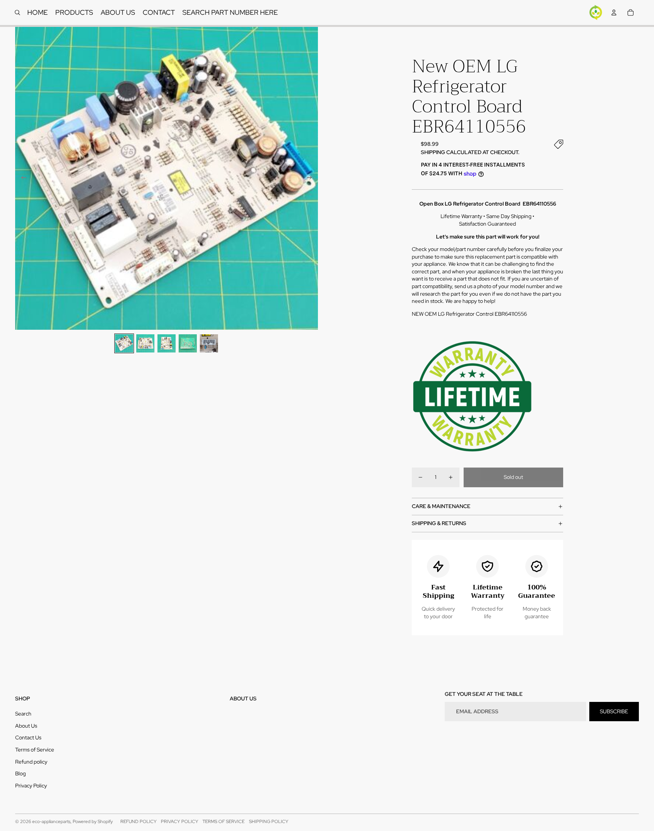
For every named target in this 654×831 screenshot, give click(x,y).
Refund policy (31, 761)
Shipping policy (268, 822)
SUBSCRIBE (614, 711)
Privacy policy (179, 822)
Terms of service (223, 822)
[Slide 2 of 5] (145, 343)
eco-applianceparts (51, 822)
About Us (26, 725)
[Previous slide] (21, 178)
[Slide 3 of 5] (166, 343)
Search (23, 713)
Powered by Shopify (93, 822)
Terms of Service (34, 749)
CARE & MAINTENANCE (441, 506)
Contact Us (28, 737)
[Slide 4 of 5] (188, 343)
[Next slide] (311, 178)
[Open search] (17, 12)
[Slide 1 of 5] (124, 343)
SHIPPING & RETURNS (439, 523)
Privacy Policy (31, 785)
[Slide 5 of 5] (209, 343)
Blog (20, 773)
